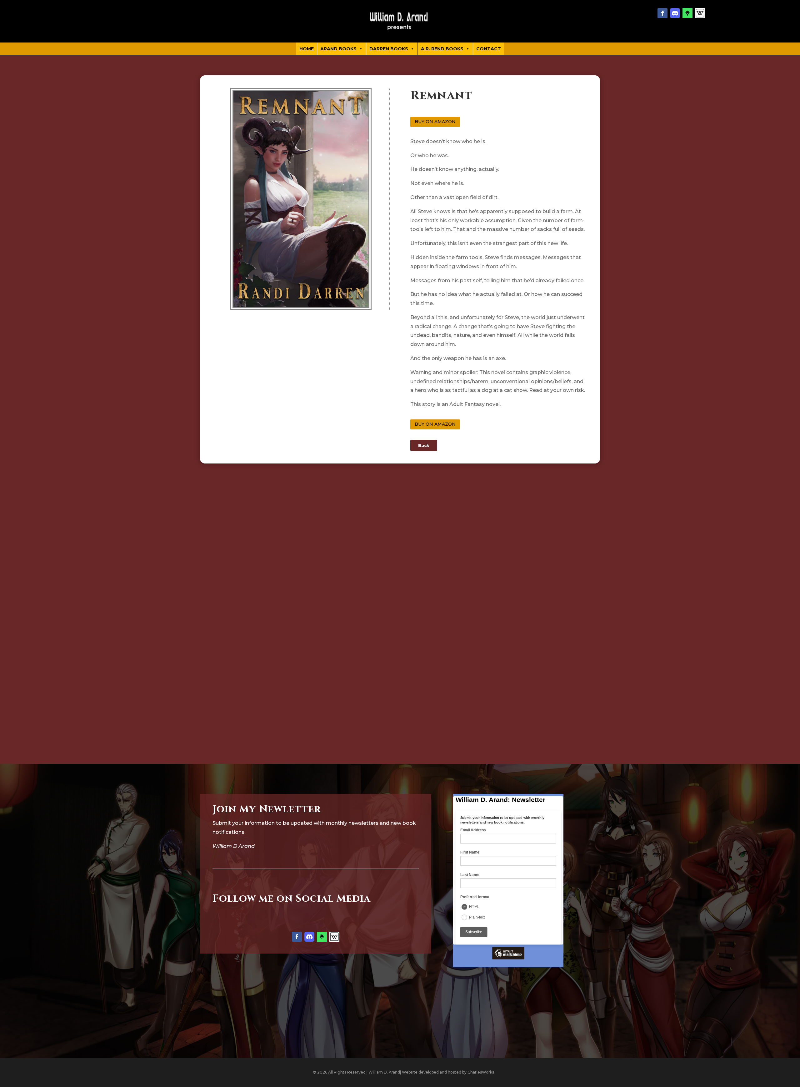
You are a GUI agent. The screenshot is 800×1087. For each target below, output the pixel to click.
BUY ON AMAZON (435, 121)
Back (423, 445)
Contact (488, 49)
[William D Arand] (399, 21)
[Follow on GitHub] (675, 13)
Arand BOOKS (338, 49)
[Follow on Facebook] (663, 13)
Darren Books (388, 49)
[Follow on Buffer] (700, 13)
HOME (306, 49)
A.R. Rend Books (442, 49)
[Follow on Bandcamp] (687, 13)
